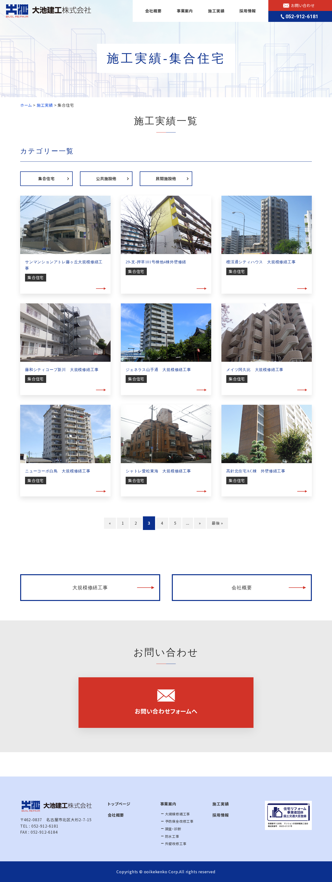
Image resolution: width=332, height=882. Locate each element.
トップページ (119, 804)
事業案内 (185, 11)
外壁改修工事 (176, 843)
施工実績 (216, 11)
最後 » (217, 523)
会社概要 (153, 11)
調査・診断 (173, 828)
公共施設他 (106, 178)
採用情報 (247, 11)
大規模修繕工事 (90, 587)
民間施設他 (166, 178)
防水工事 (172, 836)
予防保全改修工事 (179, 821)
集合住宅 (46, 178)
